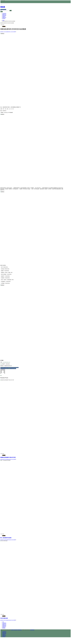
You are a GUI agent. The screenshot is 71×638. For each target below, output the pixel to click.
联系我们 (3, 18)
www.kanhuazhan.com (6, 362)
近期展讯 (3, 26)
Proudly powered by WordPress (16, 629)
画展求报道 (4, 15)
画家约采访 (4, 14)
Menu (1, 11)
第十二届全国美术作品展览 (5, 537)
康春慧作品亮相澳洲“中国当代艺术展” (8, 457)
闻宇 (15, 31)
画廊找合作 (4, 17)
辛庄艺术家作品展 (4, 618)
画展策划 (3, 16)
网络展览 (3, 455)
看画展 (2, 7)
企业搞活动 (4, 13)
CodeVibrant (32, 629)
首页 (3, 621)
